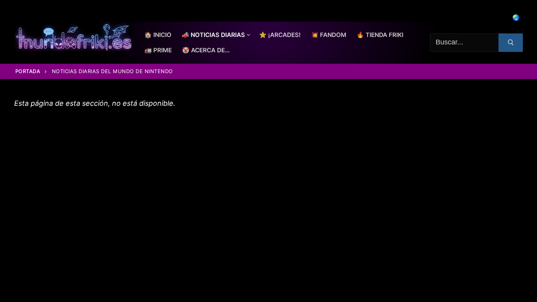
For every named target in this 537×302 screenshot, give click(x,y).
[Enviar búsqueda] (510, 42)
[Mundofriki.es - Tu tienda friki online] (73, 36)
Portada (27, 71)
